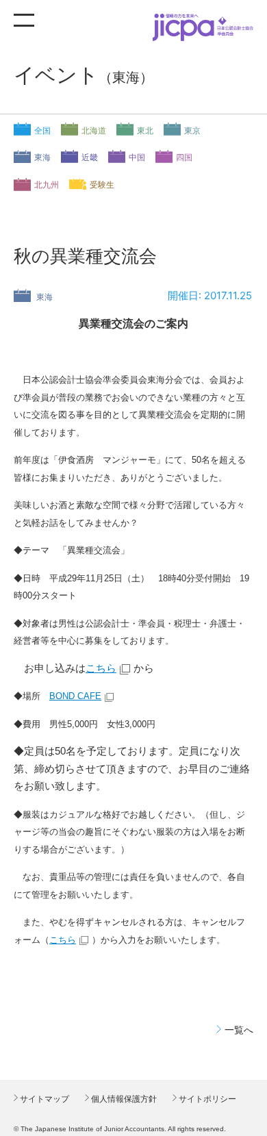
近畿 (89, 157)
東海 (42, 157)
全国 (42, 131)
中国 (137, 157)
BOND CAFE (75, 696)
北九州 (46, 185)
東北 (145, 131)
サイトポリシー (206, 1099)
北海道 (93, 131)
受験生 (102, 185)
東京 (192, 131)
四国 (184, 157)
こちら (101, 668)
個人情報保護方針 (123, 1099)
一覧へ (239, 1029)
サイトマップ (43, 1099)
